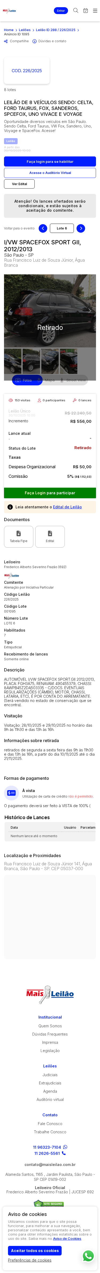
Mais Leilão (9, 10)
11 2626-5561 (47, 1153)
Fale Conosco (50, 1123)
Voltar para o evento (19, 228)
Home (9, 30)
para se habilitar (50, 161)
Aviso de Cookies (67, 1238)
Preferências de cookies (29, 1260)
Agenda (50, 1091)
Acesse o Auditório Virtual (50, 173)
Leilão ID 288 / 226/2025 (55, 30)
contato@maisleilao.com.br (50, 1164)
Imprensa (50, 1042)
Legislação (50, 1050)
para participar (50, 493)
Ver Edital (19, 184)
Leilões (25, 30)
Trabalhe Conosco (50, 1132)
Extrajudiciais (50, 1083)
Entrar (61, 10)
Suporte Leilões (48, 1205)
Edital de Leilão (67, 507)
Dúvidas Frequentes (50, 1034)
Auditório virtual (50, 1099)
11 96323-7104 (47, 1147)
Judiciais (50, 1074)
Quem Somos (50, 1026)
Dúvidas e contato (52, 41)
